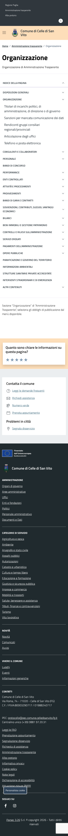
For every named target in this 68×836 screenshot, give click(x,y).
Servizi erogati (12, 239)
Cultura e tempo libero (15, 572)
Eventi (6, 673)
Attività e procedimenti (17, 186)
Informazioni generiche (15, 678)
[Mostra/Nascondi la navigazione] (4, 32)
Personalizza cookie (15, 790)
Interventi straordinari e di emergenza (27, 280)
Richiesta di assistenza (15, 746)
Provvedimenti (12, 193)
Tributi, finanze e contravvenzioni (21, 606)
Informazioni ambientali (18, 267)
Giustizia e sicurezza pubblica (18, 584)
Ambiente (7, 544)
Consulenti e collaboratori (20, 152)
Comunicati (8, 642)
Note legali (8, 774)
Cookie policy (9, 769)
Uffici (5, 497)
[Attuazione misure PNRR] (34, 454)
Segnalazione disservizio (16, 741)
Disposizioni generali (16, 92)
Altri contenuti (12, 287)
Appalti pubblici (11, 556)
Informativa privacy (13, 763)
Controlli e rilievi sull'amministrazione (27, 232)
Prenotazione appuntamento (18, 735)
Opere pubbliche (13, 253)
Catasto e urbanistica (14, 567)
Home (5, 46)
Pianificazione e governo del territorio (27, 260)
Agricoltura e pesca (13, 539)
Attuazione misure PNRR (16, 786)
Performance (11, 172)
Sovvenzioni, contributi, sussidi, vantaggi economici (28, 209)
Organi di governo (12, 486)
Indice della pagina (14, 83)
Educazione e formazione (16, 578)
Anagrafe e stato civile (15, 550)
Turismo (6, 612)
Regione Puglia (11, 5)
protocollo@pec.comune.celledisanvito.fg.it (32, 718)
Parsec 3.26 (13, 820)
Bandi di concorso (14, 165)
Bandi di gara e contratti (18, 200)
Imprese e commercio (14, 589)
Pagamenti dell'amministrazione (23, 246)
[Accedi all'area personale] (60, 20)
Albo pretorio (10, 15)
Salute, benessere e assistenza (20, 600)
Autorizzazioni (10, 561)
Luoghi (6, 667)
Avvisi (5, 648)
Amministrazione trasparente (18, 10)
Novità (6, 636)
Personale (9, 159)
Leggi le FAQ (9, 730)
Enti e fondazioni (11, 503)
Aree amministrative (14, 492)
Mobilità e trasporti (13, 595)
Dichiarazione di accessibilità (18, 780)
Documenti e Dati (12, 520)
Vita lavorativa (10, 617)
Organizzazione (12, 99)
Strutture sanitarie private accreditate (27, 273)
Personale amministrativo (17, 514)
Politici (6, 508)
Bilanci (7, 218)
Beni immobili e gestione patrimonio (25, 225)
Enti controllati (13, 179)
